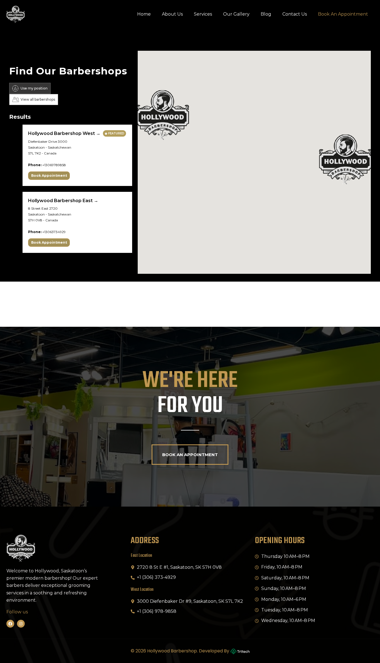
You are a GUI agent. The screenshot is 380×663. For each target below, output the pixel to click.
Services (203, 14)
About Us (172, 14)
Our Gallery (236, 14)
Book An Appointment (343, 14)
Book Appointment (49, 175)
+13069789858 (54, 165)
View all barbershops (38, 99)
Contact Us (294, 14)
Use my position (34, 88)
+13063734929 (54, 232)
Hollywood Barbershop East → (63, 200)
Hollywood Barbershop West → (65, 133)
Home (144, 14)
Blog (266, 14)
